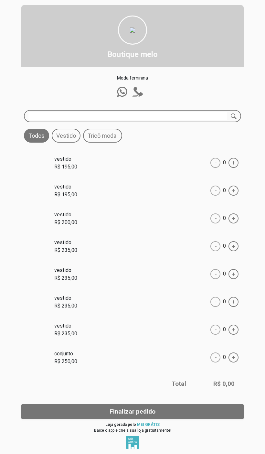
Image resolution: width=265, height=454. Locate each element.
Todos (36, 135)
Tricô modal (103, 135)
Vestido (66, 135)
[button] (122, 92)
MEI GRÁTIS (148, 424)
